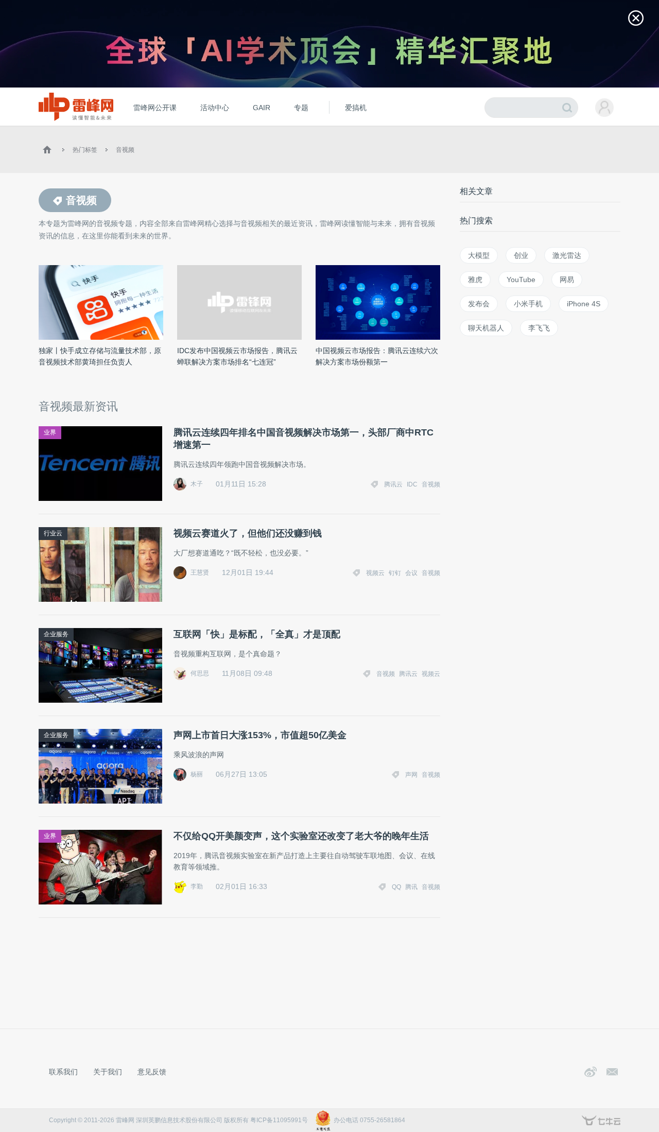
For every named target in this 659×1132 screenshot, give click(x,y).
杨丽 (196, 774)
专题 (301, 107)
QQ (396, 887)
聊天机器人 (486, 328)
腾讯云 (393, 484)
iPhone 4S (583, 304)
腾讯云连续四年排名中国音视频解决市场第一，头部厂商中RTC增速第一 (303, 438)
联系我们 (63, 1072)
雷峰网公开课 (155, 107)
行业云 (53, 533)
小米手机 (528, 304)
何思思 (199, 673)
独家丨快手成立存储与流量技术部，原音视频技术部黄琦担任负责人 (100, 356)
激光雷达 (566, 255)
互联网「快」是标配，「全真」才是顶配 (257, 634)
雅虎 (475, 279)
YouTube (521, 279)
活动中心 (214, 107)
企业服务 (56, 634)
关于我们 (107, 1072)
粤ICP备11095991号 (279, 1120)
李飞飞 (539, 328)
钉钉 (395, 573)
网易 (567, 279)
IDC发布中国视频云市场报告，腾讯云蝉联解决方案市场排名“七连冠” (237, 356)
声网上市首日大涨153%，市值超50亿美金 (260, 735)
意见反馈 (151, 1072)
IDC (412, 484)
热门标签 (85, 149)
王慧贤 (199, 572)
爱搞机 (356, 107)
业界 (50, 432)
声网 (411, 774)
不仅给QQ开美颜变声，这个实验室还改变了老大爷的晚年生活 (301, 836)
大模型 (479, 255)
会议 (411, 573)
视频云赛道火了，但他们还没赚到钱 (248, 533)
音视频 (125, 149)
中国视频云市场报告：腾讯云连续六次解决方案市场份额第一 (377, 356)
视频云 (375, 573)
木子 (196, 483)
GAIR (261, 107)
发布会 (479, 304)
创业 (521, 255)
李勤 (196, 886)
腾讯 (411, 887)
